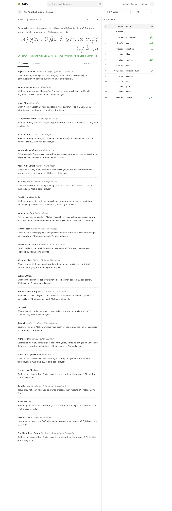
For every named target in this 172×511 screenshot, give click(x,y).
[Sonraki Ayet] (152, 12)
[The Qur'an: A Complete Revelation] (66, 386)
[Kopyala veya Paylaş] (88, 19)
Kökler (144, 4)
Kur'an (125, 4)
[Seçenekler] (97, 19)
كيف (151, 43)
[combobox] (107, 11)
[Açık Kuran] (23, 4)
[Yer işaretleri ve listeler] (92, 19)
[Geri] (20, 12)
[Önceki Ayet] (132, 12)
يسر (151, 97)
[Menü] (152, 4)
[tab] (23, 63)
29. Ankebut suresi (34, 12)
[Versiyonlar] (95, 103)
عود (151, 70)
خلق (151, 59)
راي (151, 37)
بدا (152, 48)
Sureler (134, 4)
